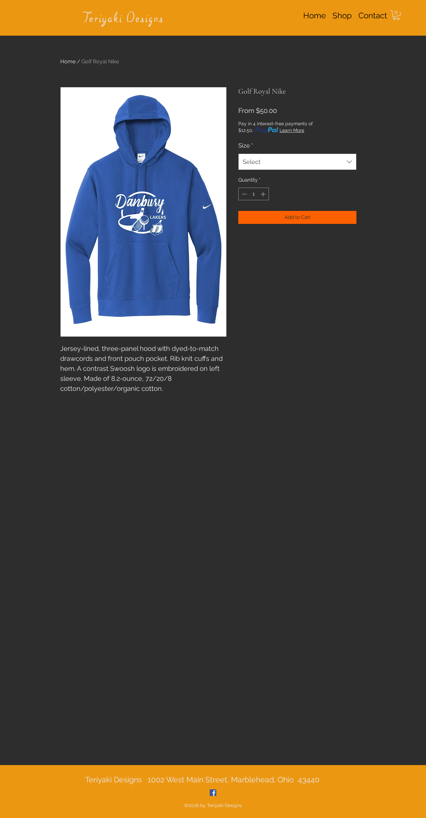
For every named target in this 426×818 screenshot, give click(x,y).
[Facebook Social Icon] (213, 792)
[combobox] (297, 162)
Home (68, 61)
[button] (396, 15)
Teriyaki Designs (123, 19)
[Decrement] (243, 194)
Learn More (292, 130)
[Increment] (263, 194)
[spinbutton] (253, 194)
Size (245, 145)
